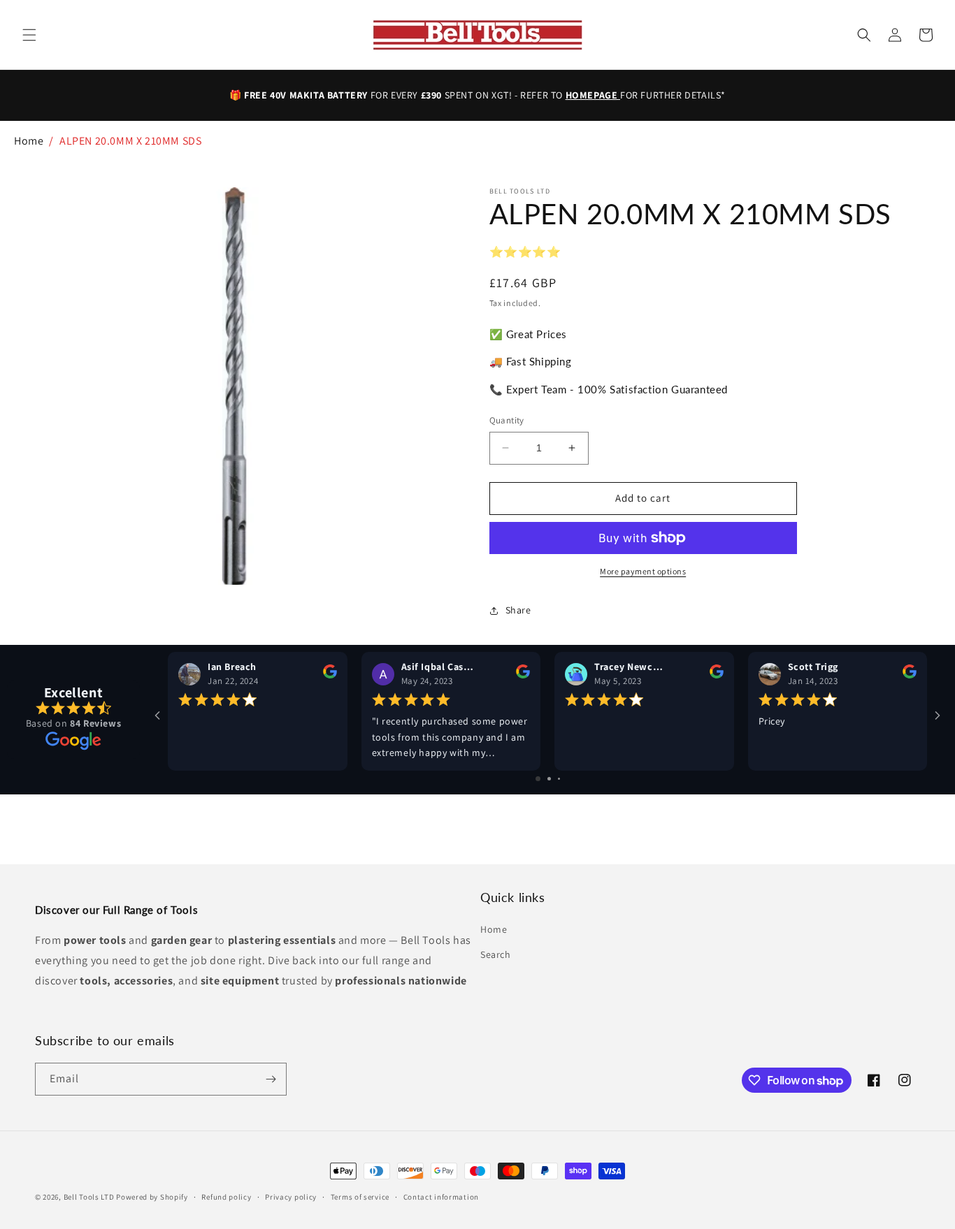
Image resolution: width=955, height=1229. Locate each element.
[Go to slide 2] (549, 778)
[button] (29, 35)
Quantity (506, 420)
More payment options (643, 571)
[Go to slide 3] (559, 779)
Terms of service (360, 1197)
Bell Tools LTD (89, 1197)
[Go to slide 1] (538, 778)
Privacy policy (291, 1197)
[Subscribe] (270, 1079)
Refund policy (226, 1197)
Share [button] (518, 610)
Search (495, 954)
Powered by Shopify (152, 1197)
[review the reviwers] (330, 675)
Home (28, 140)
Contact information (441, 1197)
